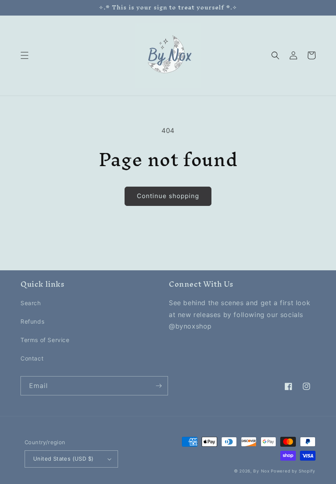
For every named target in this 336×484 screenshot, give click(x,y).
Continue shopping (168, 196)
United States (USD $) (63, 458)
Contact (31, 358)
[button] (25, 55)
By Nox (261, 470)
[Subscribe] (159, 385)
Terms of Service (45, 339)
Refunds (32, 321)
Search (30, 302)
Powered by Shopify (293, 470)
